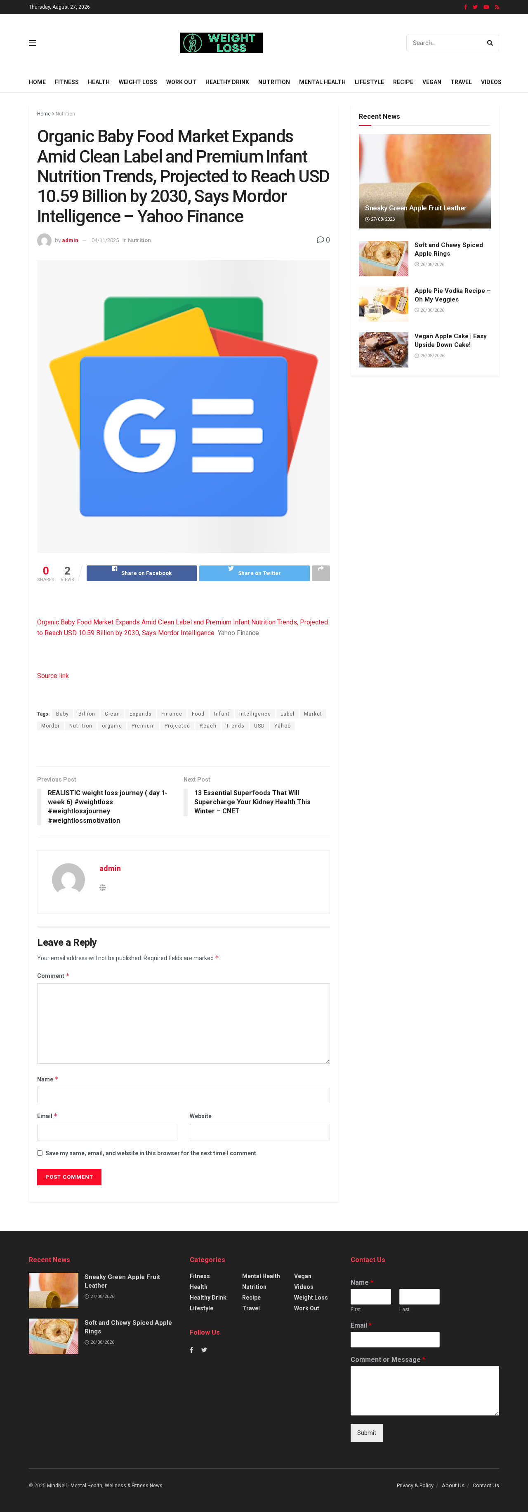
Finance (171, 714)
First (356, 1309)
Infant (222, 714)
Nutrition (274, 82)
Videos (491, 82)
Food (198, 714)
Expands (141, 714)
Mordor (50, 726)
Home (37, 82)
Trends (235, 726)
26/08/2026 (431, 264)
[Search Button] (491, 43)
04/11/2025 (105, 240)
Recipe (403, 82)
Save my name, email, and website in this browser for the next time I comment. (151, 1153)
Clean (112, 714)
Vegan (431, 82)
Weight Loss (138, 82)
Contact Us (486, 1485)
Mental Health (322, 82)
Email (47, 1116)
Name (48, 1079)
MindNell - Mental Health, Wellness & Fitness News (105, 1485)
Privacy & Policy (415, 1485)
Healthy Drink (227, 82)
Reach (208, 726)
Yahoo (282, 726)
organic (112, 726)
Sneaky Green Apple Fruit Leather (416, 208)
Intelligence (255, 714)
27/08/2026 (382, 219)
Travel (461, 82)
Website (201, 1116)
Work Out (181, 82)
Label (287, 714)
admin (70, 240)
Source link (53, 676)
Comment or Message (388, 1360)
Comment (53, 976)
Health (99, 82)
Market (313, 714)
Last (404, 1309)
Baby (62, 714)
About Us (453, 1485)
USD (259, 726)
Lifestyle (369, 82)
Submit (366, 1433)
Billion (86, 714)
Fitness (67, 82)
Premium (143, 726)
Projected (177, 726)
